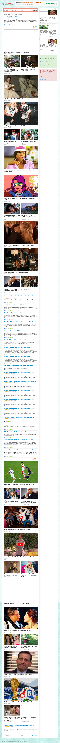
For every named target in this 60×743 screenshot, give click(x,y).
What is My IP (16, 739)
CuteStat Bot (20, 739)
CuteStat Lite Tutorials (10, 739)
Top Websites (4, 739)
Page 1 (21, 735)
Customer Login (41, 739)
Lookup (35, 10)
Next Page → (34, 735)
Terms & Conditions (31, 739)
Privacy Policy (37, 739)
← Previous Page (8, 735)
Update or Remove (25, 739)
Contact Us (45, 739)
